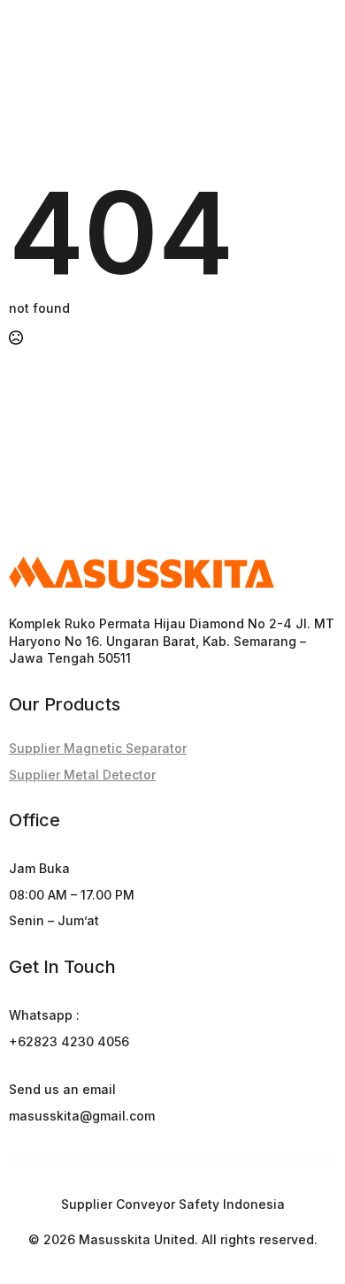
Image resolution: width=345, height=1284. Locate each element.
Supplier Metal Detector (82, 774)
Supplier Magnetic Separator (98, 748)
